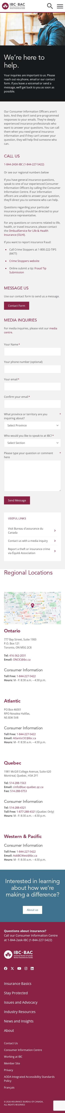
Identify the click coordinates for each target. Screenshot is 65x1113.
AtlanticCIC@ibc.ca (24, 738)
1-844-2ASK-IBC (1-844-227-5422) (24, 164)
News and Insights (19, 1021)
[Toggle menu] (60, 6)
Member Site (12, 1063)
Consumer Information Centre (23, 1050)
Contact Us (11, 1043)
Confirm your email (17, 397)
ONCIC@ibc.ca (21, 659)
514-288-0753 (18, 791)
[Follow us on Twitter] (12, 968)
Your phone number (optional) (23, 362)
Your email (11, 379)
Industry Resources (20, 1011)
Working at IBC (13, 1056)
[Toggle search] (50, 6)
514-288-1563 (17, 783)
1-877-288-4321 (26, 811)
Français (9, 1087)
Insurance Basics (17, 983)
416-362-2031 (17, 655)
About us (32, 910)
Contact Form (16, 306)
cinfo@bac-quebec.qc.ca (28, 787)
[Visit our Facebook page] (5, 968)
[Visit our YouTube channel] (19, 968)
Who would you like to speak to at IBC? (29, 436)
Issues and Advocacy (21, 1002)
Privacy (8, 1070)
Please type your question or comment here (32, 455)
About (9, 1030)
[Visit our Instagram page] (26, 968)
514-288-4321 (17, 807)
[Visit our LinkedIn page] (32, 968)
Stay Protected (16, 993)
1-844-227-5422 (26, 676)
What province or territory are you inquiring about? (32, 416)
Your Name (12, 344)
